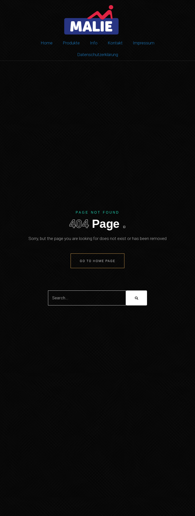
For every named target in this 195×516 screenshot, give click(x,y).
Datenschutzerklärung (97, 54)
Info (94, 42)
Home (47, 42)
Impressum (143, 42)
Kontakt (115, 42)
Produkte (71, 42)
